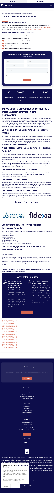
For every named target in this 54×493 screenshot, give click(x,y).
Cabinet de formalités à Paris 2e (9, 322)
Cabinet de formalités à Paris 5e (9, 325)
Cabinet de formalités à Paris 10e (9, 333)
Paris (16, 460)
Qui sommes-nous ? (27, 406)
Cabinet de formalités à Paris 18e (9, 345)
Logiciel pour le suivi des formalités (27, 396)
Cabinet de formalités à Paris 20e (9, 349)
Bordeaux (35, 460)
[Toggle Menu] (51, 5)
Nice (39, 460)
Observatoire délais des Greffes (27, 427)
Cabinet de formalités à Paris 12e (9, 336)
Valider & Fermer (24, 485)
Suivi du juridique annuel (27, 394)
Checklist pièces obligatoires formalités (27, 429)
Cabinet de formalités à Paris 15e (9, 341)
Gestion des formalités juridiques (27, 391)
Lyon (31, 460)
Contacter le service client (27, 412)
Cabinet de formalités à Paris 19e (9, 347)
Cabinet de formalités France (9, 13)
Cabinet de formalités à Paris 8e (9, 330)
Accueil (3, 13)
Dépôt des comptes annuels (27, 398)
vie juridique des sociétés (34, 29)
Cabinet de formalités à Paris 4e (9, 323)
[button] (4, 214)
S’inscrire (28, 378)
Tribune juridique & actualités (27, 422)
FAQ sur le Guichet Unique (27, 424)
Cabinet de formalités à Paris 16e (9, 342)
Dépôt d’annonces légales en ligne (27, 392)
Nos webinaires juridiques (27, 426)
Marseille (20, 460)
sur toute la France (40, 459)
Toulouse (43, 460)
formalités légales (46, 27)
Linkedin (26, 442)
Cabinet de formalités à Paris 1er (9, 320)
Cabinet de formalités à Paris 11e (9, 334)
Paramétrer (15, 485)
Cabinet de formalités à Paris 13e (9, 338)
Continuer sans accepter (6, 486)
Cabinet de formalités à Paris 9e (9, 331)
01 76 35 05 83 (27, 438)
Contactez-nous (27, 434)
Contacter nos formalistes (27, 410)
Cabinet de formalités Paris (18, 13)
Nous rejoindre (27, 408)
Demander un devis (27, 414)
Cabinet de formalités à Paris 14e (9, 339)
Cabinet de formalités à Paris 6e (9, 326)
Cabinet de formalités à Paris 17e (9, 344)
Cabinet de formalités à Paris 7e (9, 328)
